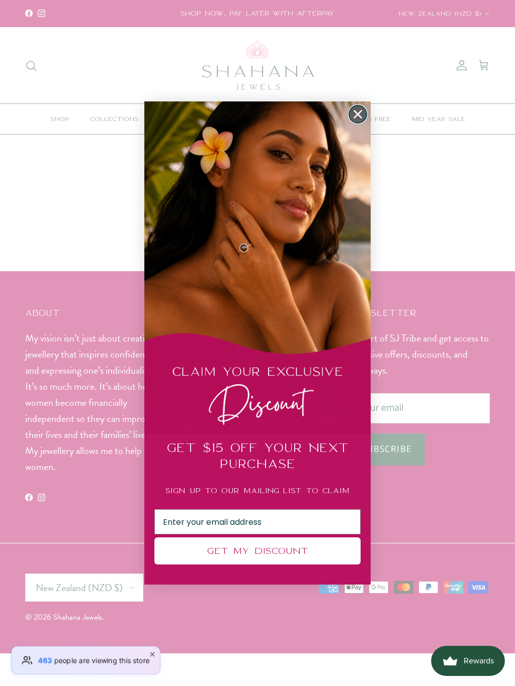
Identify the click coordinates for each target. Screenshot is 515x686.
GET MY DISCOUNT (257, 550)
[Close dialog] (358, 114)
